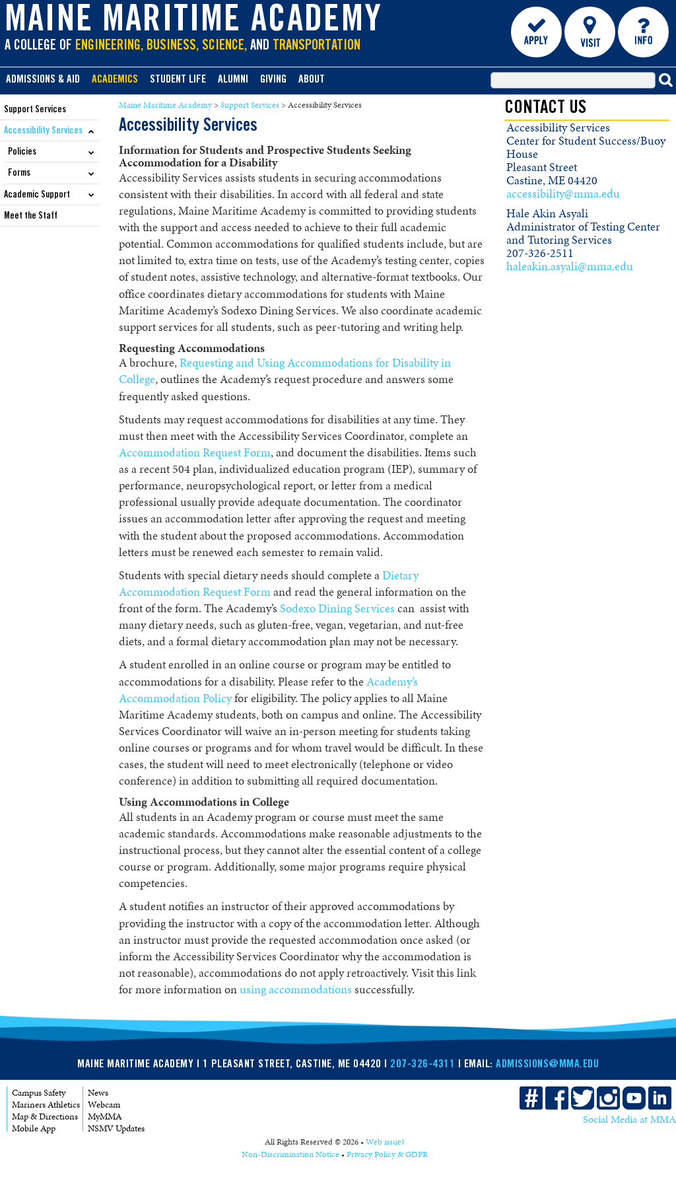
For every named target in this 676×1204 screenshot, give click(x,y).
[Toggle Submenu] (91, 130)
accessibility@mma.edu (563, 193)
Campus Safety (38, 1092)
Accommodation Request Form (195, 452)
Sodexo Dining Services (337, 608)
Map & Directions (45, 1116)
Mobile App (33, 1128)
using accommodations (296, 989)
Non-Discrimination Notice (290, 1154)
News (98, 1092)
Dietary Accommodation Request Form (269, 583)
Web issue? (385, 1142)
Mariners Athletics (46, 1104)
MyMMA (105, 1116)
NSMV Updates (116, 1128)
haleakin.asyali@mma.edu (569, 266)
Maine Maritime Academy (193, 22)
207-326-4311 (422, 1065)
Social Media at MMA (629, 1119)
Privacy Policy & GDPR (387, 1154)
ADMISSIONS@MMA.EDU (547, 1065)
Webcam (104, 1104)
